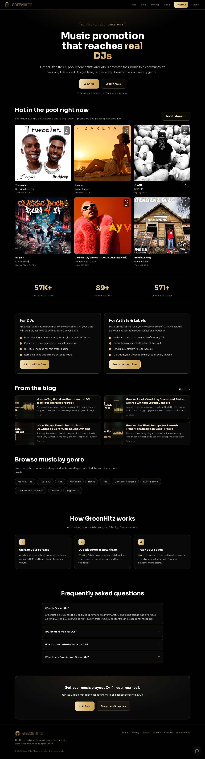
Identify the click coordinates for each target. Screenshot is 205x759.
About (124, 732)
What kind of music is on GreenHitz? (67, 657)
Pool (133, 4)
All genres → (72, 490)
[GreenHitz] (18, 5)
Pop (60, 481)
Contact (168, 732)
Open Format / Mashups (31, 490)
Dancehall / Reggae (125, 481)
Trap (104, 481)
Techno (55, 490)
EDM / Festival (150, 481)
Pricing (155, 4)
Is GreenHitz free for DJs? (61, 631)
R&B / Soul (45, 481)
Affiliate (157, 732)
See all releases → (176, 116)
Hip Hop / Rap (25, 481)
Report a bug (183, 732)
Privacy (135, 732)
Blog (143, 4)
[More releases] (185, 184)
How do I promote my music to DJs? (66, 644)
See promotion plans (125, 364)
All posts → (184, 389)
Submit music (113, 83)
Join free (181, 4)
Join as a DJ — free (34, 364)
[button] (67, 177)
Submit (195, 4)
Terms (146, 732)
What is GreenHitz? (57, 608)
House (91, 481)
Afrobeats (75, 481)
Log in (167, 4)
